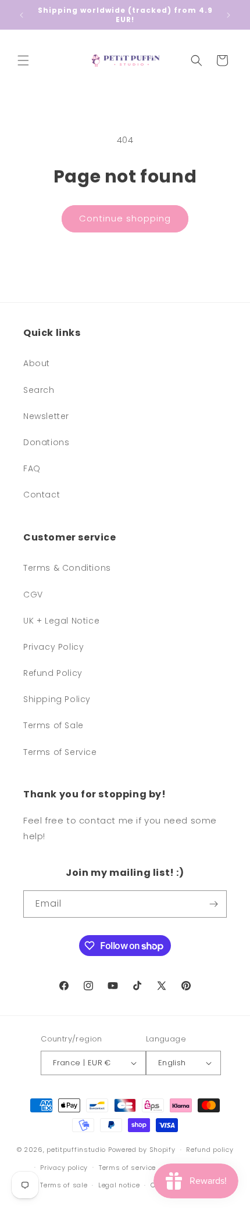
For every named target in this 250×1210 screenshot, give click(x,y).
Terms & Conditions (67, 568)
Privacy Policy (53, 647)
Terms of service (127, 1167)
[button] (23, 60)
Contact (41, 494)
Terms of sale (63, 1185)
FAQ (32, 468)
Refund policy (209, 1149)
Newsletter (46, 416)
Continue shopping (125, 218)
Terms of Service (60, 752)
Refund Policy (53, 673)
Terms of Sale (53, 725)
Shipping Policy (57, 699)
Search (39, 390)
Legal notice (119, 1185)
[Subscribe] (213, 904)
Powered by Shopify (142, 1149)
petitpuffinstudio (76, 1149)
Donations (46, 442)
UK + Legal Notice (61, 621)
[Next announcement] (228, 15)
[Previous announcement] (21, 15)
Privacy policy (64, 1167)
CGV (33, 594)
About (36, 363)
